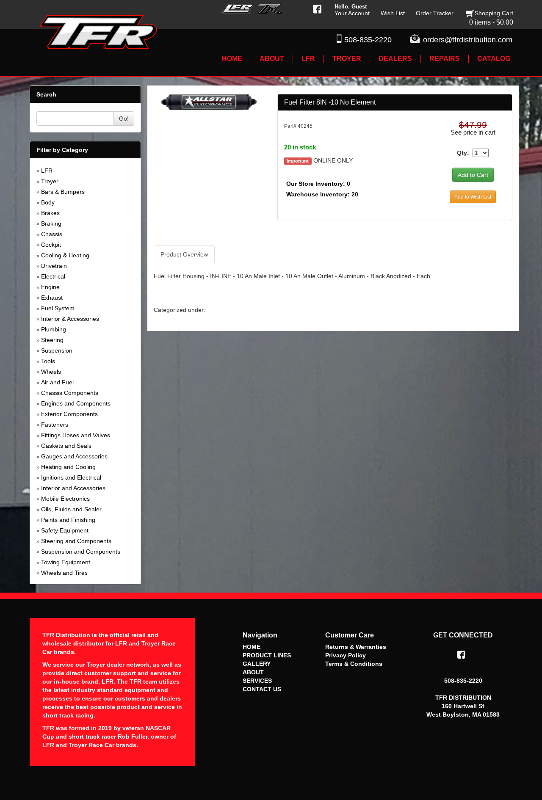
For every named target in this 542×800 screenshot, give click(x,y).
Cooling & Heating (65, 255)
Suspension (56, 350)
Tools (48, 361)
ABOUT (253, 672)
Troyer (49, 181)
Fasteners (54, 424)
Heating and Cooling (68, 466)
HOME (251, 646)
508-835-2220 (368, 40)
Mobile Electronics (65, 498)
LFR (47, 170)
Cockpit (51, 244)
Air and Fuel (57, 382)
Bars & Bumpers (63, 191)
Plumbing (53, 329)
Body (48, 202)
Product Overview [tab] (184, 254)
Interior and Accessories (73, 488)
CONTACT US (262, 689)
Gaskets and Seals (66, 445)
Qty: (463, 152)
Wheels (51, 371)
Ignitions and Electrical (71, 477)
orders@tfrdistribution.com (467, 40)
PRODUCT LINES (267, 655)
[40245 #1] (209, 101)
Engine (50, 287)
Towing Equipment (65, 562)
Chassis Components (69, 392)
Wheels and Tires (64, 572)
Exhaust (52, 297)
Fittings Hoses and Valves (75, 435)
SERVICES (257, 680)
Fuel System (58, 308)
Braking (51, 223)
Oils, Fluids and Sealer (71, 509)
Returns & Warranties (355, 646)
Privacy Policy (345, 655)
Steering (52, 340)
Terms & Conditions (353, 663)
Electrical (53, 276)
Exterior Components (69, 414)
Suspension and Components (80, 551)
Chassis (51, 234)
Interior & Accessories (70, 318)
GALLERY (257, 663)
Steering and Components (76, 541)
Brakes (50, 213)
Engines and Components (76, 403)
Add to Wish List (472, 197)
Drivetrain (54, 265)
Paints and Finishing (68, 519)
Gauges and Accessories (74, 456)
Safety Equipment (64, 530)
